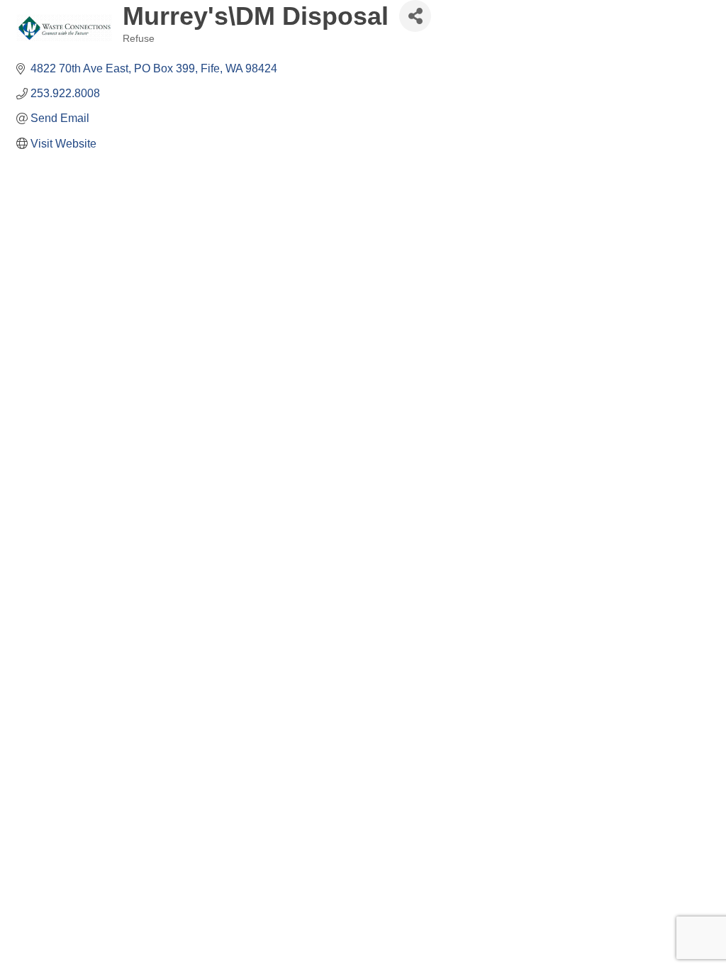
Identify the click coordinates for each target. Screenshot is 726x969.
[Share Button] (415, 16)
